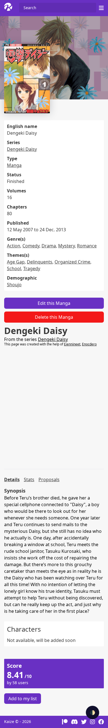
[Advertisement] (54, 408)
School (14, 268)
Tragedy (31, 268)
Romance (87, 246)
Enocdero (89, 344)
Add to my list (22, 699)
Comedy (30, 246)
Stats (29, 479)
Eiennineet (72, 344)
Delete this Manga (54, 317)
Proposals (49, 479)
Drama (49, 246)
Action (13, 246)
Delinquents (39, 262)
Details (12, 479)
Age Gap (16, 262)
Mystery (66, 246)
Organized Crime (72, 262)
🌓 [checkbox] (92, 712)
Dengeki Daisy (22, 149)
